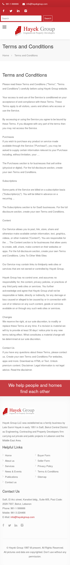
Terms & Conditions (48, 471)
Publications (11, 476)
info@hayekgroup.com (37, 3)
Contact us (11, 482)
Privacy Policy (45, 466)
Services (9, 466)
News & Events (13, 471)
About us (9, 460)
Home (5, 55)
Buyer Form (44, 455)
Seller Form (44, 460)
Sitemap (42, 476)
